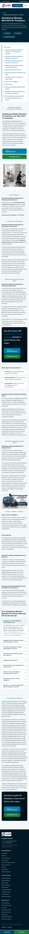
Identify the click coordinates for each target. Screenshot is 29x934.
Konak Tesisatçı (5, 894)
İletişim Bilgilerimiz (6, 871)
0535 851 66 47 (24, 1)
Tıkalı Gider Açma (6, 903)
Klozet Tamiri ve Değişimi (11, 81)
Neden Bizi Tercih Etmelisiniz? (13, 70)
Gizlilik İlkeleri (5, 869)
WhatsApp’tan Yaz (15, 157)
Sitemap (4, 867)
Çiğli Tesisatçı (5, 882)
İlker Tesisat (4, 853)
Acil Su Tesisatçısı (6, 858)
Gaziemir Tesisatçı (6, 892)
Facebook (4, 927)
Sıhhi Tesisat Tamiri (6, 910)
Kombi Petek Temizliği (7, 916)
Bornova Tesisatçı (6, 885)
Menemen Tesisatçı (6, 896)
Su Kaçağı (4, 907)
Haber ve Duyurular (6, 865)
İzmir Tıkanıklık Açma (6, 905)
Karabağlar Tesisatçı (6, 889)
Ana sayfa (4, 12)
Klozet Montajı (9, 84)
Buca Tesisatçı (5, 887)
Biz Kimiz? (4, 855)
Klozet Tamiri (5, 914)
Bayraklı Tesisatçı (6, 880)
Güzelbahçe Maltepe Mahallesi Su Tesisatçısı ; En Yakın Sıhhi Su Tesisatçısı (14, 51)
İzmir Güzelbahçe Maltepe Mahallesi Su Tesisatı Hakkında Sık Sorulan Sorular (14, 98)
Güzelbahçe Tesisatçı (19, 265)
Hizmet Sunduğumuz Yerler (8, 862)
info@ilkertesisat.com (11, 841)
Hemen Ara (7, 932)
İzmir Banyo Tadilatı (6, 919)
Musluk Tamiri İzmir (6, 912)
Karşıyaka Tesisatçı (6, 878)
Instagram (9, 927)
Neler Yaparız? (5, 860)
